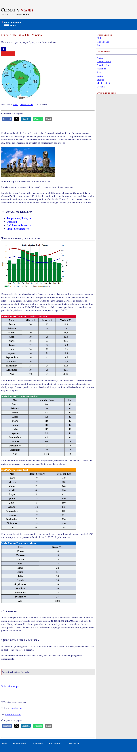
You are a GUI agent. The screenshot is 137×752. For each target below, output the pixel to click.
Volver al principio (10, 686)
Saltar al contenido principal (13, 1)
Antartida (101, 68)
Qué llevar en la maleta (19, 225)
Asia (99, 72)
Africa (100, 57)
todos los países (13, 714)
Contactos (38, 743)
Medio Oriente (104, 83)
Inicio (15, 104)
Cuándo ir (12, 221)
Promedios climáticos (18, 228)
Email (48, 119)
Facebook (7, 119)
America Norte (104, 61)
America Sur (26, 104)
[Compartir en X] (16, 119)
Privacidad (73, 743)
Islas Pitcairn (103, 41)
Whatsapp (38, 119)
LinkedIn (26, 119)
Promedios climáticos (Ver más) (15, 672)
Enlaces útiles (55, 743)
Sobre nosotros (20, 743)
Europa (100, 79)
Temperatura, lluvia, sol (19, 218)
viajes (17, 9)
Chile (99, 38)
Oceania (101, 86)
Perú (99, 45)
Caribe (100, 75)
